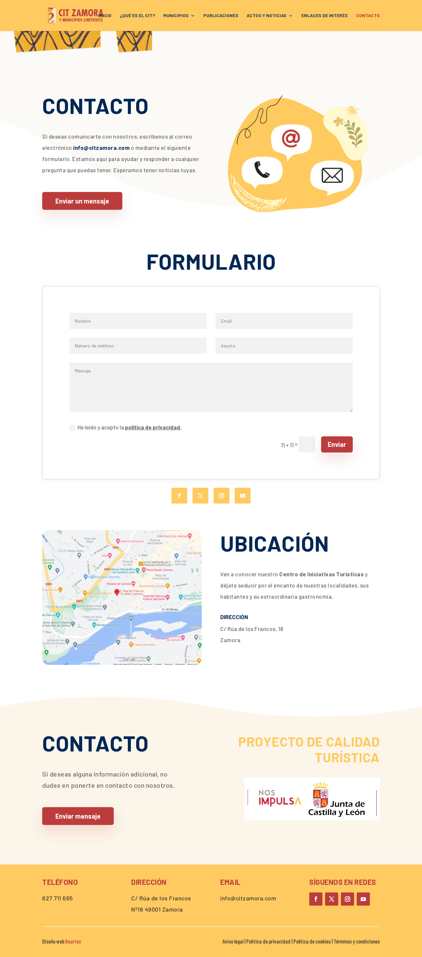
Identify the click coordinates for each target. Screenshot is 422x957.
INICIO (104, 15)
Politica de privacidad (268, 941)
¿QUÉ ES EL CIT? (137, 15)
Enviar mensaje (78, 816)
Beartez (73, 941)
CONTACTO (368, 15)
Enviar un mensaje (82, 201)
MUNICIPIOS (176, 15)
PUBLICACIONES (220, 15)
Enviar (337, 444)
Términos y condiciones (357, 941)
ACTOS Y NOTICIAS (266, 15)
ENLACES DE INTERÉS (324, 15)
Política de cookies (312, 941)
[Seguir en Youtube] (243, 496)
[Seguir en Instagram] (221, 496)
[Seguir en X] (200, 496)
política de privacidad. (153, 427)
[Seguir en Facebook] (179, 496)
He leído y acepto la (129, 427)
